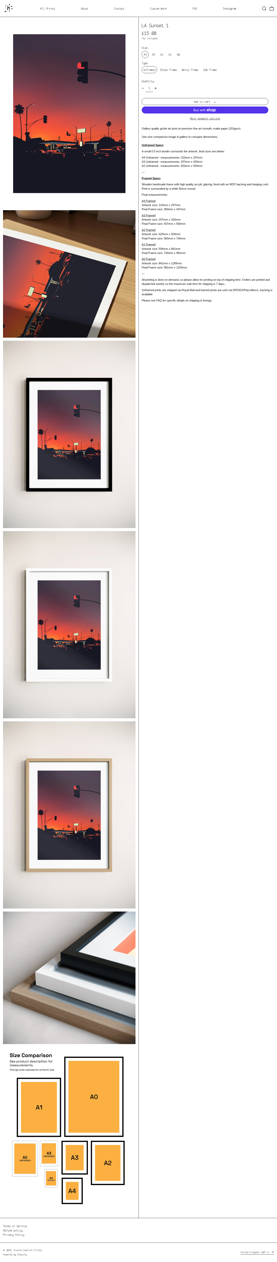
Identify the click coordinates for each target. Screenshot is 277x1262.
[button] (264, 8)
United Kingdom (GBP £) (256, 1252)
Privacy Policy (13, 1234)
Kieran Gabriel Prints (28, 1250)
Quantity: (148, 81)
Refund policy (13, 1230)
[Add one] (155, 88)
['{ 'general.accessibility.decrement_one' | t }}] (142, 88)
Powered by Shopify (15, 1254)
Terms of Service (15, 1226)
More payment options (205, 118)
